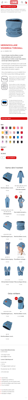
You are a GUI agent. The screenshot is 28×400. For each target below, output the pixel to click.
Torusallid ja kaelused (19, 9)
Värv (2, 124)
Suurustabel (5, 385)
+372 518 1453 (5, 372)
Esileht (2, 9)
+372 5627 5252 (5, 354)
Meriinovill (3, 10)
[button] (6, 2)
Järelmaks (5, 378)
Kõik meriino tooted (13, 10)
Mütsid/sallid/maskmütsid (14, 12)
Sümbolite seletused (8, 390)
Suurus (3, 147)
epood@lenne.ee (6, 356)
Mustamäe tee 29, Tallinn (8, 369)
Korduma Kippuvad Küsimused (11, 383)
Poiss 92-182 (8, 9)
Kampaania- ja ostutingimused (11, 381)
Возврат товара (6, 393)
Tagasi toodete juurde (9, 6)
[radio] (2, 149)
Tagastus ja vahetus (8, 379)
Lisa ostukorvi (11, 157)
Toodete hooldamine (8, 391)
